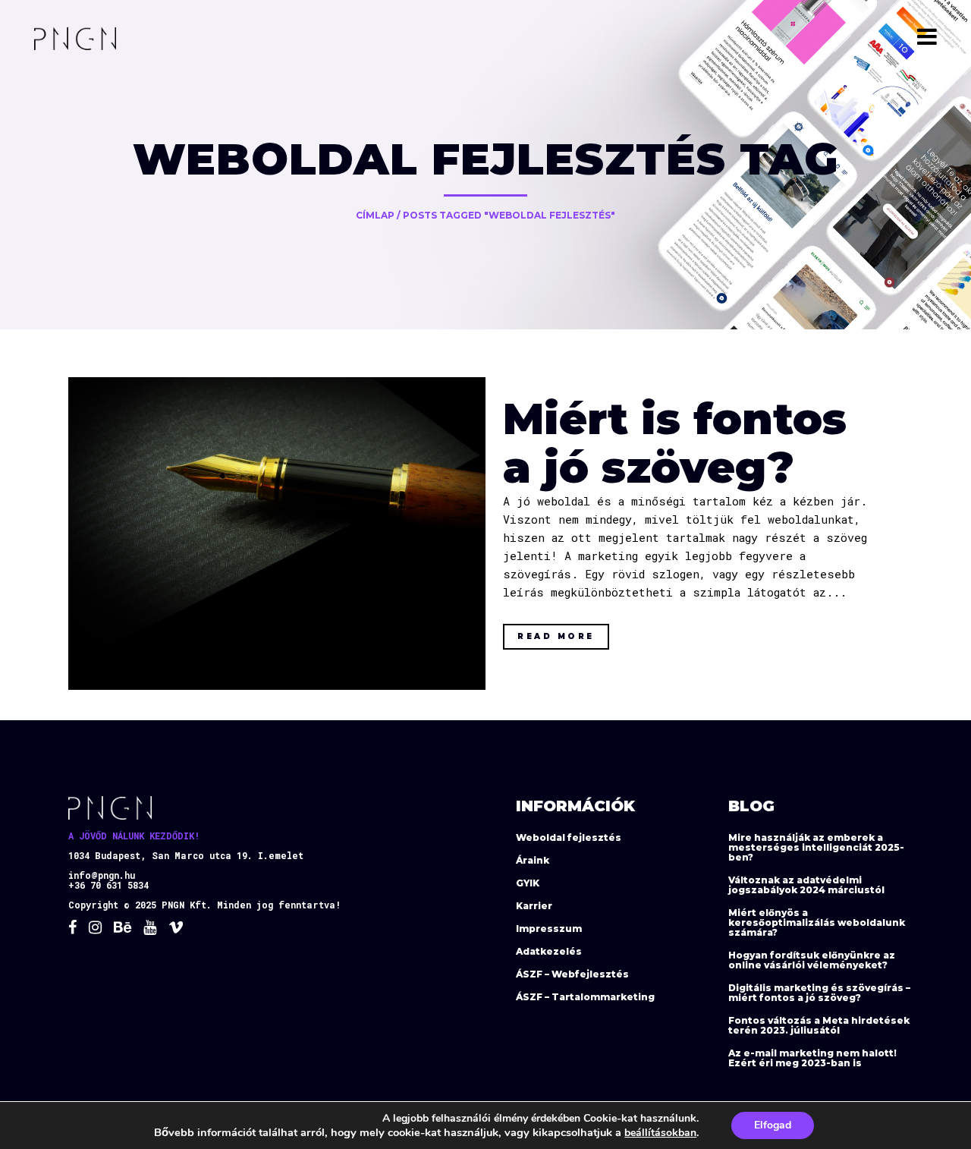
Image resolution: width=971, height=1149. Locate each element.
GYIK (527, 883)
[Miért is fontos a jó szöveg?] (277, 534)
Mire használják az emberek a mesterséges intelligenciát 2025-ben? (816, 847)
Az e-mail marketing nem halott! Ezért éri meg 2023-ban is (812, 1058)
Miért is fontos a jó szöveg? (675, 443)
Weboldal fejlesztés (568, 837)
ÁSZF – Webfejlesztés (572, 974)
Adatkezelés (549, 951)
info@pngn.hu (101, 875)
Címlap (375, 215)
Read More (556, 636)
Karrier (534, 906)
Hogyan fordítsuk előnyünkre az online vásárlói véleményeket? (811, 960)
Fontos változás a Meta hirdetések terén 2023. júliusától (819, 1025)
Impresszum (549, 928)
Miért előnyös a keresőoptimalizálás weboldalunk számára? (816, 922)
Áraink (532, 860)
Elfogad (772, 1125)
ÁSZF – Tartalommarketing (585, 997)
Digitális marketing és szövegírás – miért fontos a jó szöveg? (819, 993)
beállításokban (660, 1132)
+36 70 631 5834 (108, 885)
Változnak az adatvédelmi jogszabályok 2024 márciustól (806, 885)
